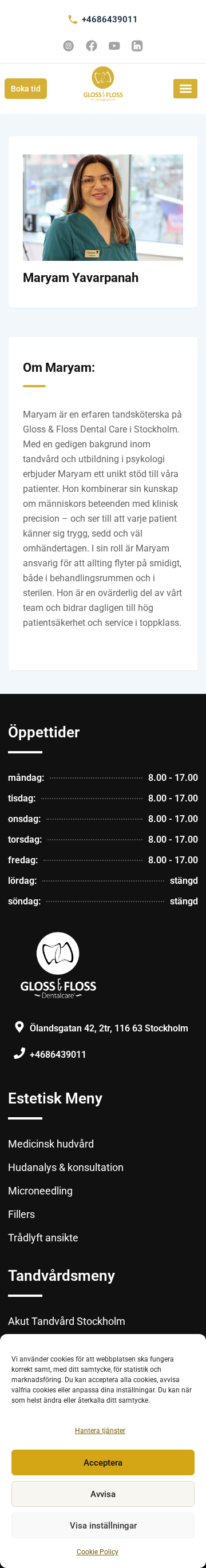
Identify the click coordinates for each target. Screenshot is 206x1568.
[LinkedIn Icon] (137, 45)
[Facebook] (91, 45)
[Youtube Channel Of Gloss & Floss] (114, 45)
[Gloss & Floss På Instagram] (68, 45)
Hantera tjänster (100, 1431)
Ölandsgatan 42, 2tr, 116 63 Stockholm (109, 1028)
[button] (185, 89)
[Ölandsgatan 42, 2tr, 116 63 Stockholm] (19, 1027)
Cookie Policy (97, 1552)
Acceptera (103, 1463)
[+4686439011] (72, 19)
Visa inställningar (103, 1526)
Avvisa (103, 1494)
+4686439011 (110, 19)
